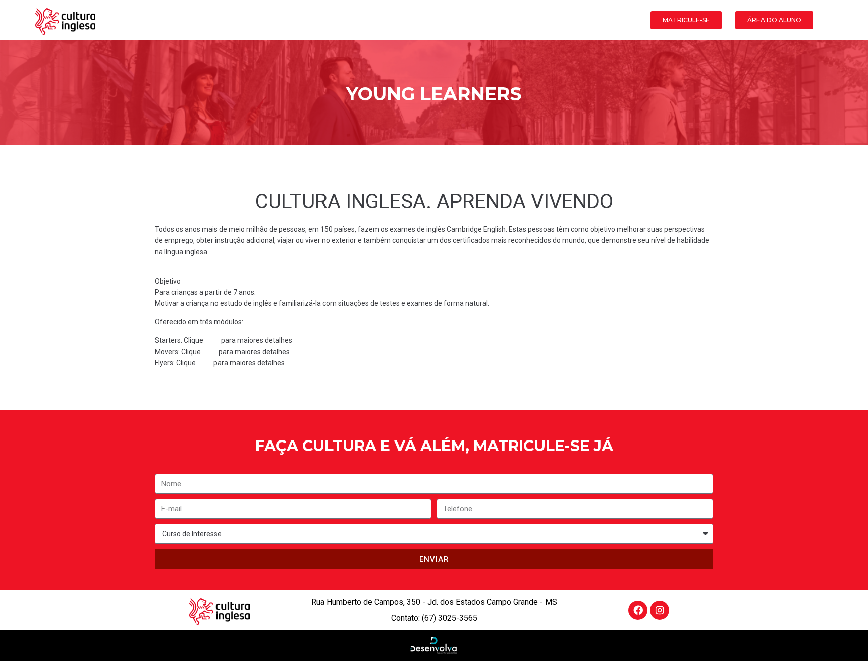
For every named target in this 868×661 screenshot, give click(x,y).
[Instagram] (659, 610)
